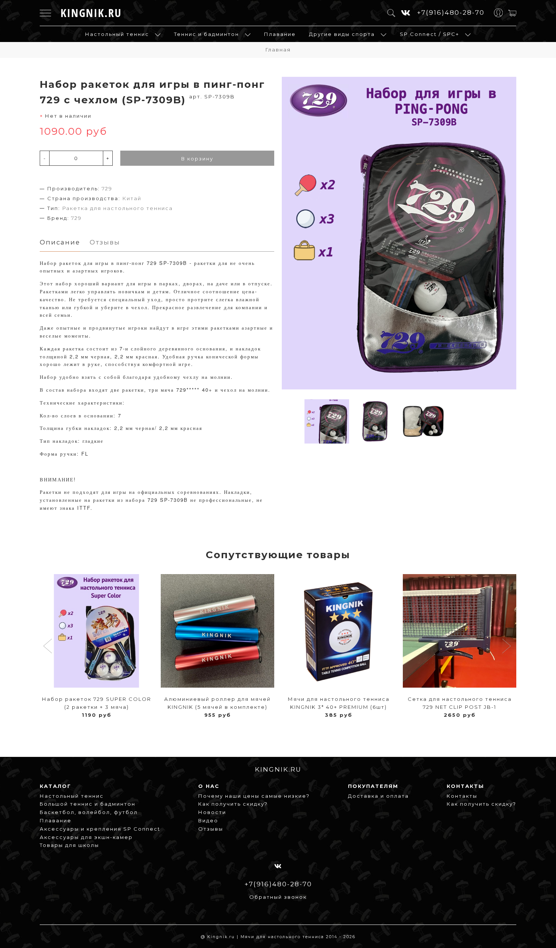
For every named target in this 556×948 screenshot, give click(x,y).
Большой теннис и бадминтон (87, 804)
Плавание (280, 34)
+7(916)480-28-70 (451, 12)
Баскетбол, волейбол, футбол (89, 812)
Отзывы (210, 829)
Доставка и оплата (378, 796)
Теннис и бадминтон (206, 34)
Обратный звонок (278, 897)
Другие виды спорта (342, 34)
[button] (48, 646)
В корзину (197, 159)
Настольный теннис (117, 34)
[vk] (406, 13)
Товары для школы (69, 845)
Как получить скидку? (233, 804)
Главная (278, 50)
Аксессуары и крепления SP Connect (100, 829)
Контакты (462, 796)
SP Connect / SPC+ (429, 34)
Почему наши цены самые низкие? (254, 796)
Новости (212, 812)
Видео (208, 820)
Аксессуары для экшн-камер (86, 837)
